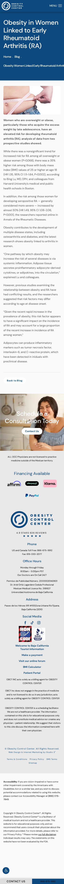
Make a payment (32, 655)
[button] (6, 870)
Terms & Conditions (17, 759)
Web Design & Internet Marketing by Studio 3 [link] (32, 752)
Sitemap (33, 763)
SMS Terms (51, 759)
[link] (32, 534)
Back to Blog (15, 380)
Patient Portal (32, 673)
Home (7, 57)
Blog (17, 57)
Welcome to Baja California (32, 647)
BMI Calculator (32, 667)
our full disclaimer (47, 834)
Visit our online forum (32, 661)
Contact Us (32, 431)
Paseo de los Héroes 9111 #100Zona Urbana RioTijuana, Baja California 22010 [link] (32, 607)
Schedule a (32, 417)
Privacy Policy (37, 759)
